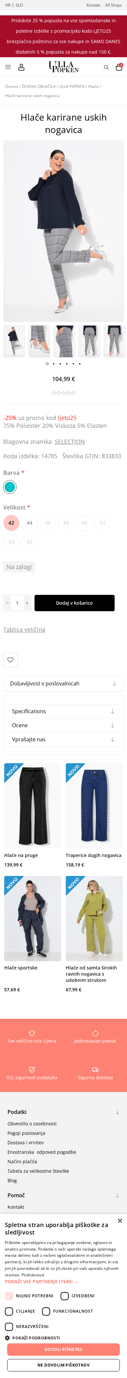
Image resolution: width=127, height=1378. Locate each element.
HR (7, 5)
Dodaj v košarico (74, 603)
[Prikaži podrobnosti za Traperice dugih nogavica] (94, 806)
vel (27, 629)
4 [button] (66, 363)
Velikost (15, 507)
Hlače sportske (20, 968)
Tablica (13, 629)
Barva (12, 473)
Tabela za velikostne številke (38, 1171)
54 (11, 542)
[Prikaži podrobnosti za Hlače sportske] (32, 919)
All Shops (113, 5)
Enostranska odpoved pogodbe (41, 1152)
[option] (14, 341)
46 (48, 522)
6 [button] (79, 363)
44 (30, 522)
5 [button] (73, 363)
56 (30, 542)
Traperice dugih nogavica (93, 855)
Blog (12, 1180)
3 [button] (60, 363)
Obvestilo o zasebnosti (32, 1123)
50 (84, 522)
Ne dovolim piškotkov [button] (63, 1365)
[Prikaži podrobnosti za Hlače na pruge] (32, 806)
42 (11, 522)
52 (103, 522)
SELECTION (70, 441)
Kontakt (93, 5)
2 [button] (53, 363)
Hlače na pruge (21, 855)
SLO (19, 5)
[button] (63, 1281)
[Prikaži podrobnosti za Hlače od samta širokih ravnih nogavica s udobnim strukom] (94, 919)
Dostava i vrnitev (25, 1142)
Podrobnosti (32, 1275)
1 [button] (47, 363)
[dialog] (63, 1296)
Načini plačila (22, 1161)
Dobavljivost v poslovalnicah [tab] (44, 683)
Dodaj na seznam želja (10, 660)
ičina (38, 629)
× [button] (119, 1220)
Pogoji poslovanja (26, 1133)
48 (66, 522)
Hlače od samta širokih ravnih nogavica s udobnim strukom (91, 974)
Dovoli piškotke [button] (63, 1349)
